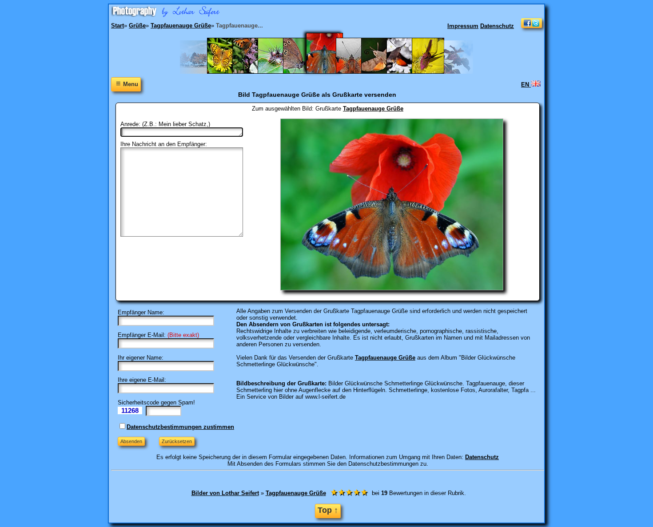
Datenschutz (497, 26)
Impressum (462, 26)
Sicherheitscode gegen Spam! (156, 402)
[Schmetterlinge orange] (227, 71)
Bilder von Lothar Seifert (225, 493)
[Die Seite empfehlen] (531, 26)
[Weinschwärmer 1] (432, 71)
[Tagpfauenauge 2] (330, 71)
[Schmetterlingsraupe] (278, 71)
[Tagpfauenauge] (356, 71)
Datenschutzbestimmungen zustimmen (180, 427)
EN (526, 84)
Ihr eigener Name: (140, 357)
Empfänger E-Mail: (142, 335)
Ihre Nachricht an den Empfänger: (163, 144)
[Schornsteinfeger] (303, 71)
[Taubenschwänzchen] (382, 71)
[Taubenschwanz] (407, 71)
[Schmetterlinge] (253, 71)
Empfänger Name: (141, 312)
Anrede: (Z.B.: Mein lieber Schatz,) (165, 124)
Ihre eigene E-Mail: (142, 379)
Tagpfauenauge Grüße (373, 108)
